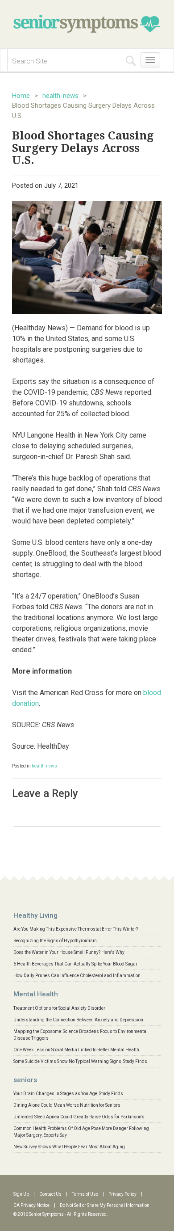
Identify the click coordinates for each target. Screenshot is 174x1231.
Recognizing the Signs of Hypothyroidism (55, 940)
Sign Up (21, 1194)
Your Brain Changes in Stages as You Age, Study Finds (68, 1093)
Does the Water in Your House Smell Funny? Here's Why (68, 952)
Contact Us (50, 1194)
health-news (60, 96)
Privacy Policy (122, 1194)
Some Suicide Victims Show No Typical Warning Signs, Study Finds (80, 1061)
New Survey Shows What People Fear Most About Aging (69, 1146)
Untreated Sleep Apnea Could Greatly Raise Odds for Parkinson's (79, 1116)
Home (21, 96)
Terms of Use (85, 1194)
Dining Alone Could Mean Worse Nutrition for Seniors (66, 1105)
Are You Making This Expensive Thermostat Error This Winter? (75, 929)
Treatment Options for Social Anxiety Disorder (59, 1008)
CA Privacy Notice (31, 1205)
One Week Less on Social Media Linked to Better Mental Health (76, 1049)
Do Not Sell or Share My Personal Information (104, 1205)
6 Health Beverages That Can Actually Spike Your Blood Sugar (75, 963)
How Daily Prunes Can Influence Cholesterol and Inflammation (77, 975)
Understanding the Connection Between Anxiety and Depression (78, 1019)
